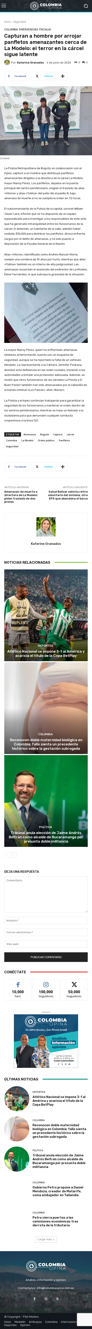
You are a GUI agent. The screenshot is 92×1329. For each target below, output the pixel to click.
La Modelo (27, 440)
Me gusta (18, 982)
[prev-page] (7, 855)
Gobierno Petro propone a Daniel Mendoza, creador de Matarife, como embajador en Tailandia (58, 1191)
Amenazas (30, 434)
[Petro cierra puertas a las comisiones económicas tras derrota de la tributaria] (16, 1219)
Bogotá (44, 434)
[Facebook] (34, 1299)
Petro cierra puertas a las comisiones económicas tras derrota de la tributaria (55, 1221)
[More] (62, 76)
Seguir (46, 982)
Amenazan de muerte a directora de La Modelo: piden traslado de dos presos (21, 496)
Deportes (45, 645)
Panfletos (64, 440)
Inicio (7, 22)
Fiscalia (45, 29)
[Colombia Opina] (46, 6)
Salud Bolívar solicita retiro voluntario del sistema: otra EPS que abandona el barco (68, 495)
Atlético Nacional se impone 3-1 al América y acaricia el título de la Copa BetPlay (46, 653)
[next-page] (13, 855)
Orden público (46, 440)
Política (45, 827)
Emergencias (28, 29)
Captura (57, 434)
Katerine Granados (30, 62)
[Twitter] (57, 1299)
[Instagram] (46, 1299)
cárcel (70, 434)
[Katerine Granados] (7, 62)
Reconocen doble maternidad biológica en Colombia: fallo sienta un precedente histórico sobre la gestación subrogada (46, 744)
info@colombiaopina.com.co (55, 1288)
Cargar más (44, 1239)
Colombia (11, 29)
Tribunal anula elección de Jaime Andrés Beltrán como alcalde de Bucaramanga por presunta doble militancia (46, 837)
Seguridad (19, 22)
